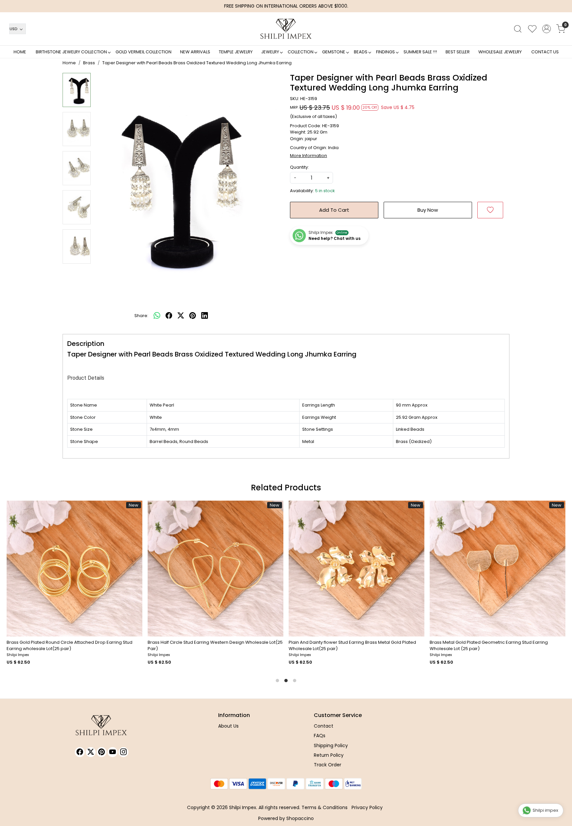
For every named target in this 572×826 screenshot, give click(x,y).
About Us (228, 726)
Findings (385, 52)
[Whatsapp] (157, 315)
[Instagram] (123, 752)
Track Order (327, 764)
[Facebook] (80, 752)
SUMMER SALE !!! (420, 52)
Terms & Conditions (325, 807)
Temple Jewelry (236, 52)
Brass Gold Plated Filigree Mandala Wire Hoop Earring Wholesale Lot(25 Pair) (77, 645)
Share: (141, 315)
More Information (308, 155)
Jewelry (270, 52)
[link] (517, 28)
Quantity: (299, 167)
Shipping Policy (331, 745)
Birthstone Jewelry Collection (71, 52)
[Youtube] (113, 752)
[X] (91, 752)
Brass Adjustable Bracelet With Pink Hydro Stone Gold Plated (366, 642)
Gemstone (333, 52)
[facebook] (169, 315)
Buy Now (427, 209)
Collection (300, 52)
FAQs (319, 735)
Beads (360, 52)
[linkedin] (205, 315)
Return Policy (329, 755)
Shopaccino (300, 818)
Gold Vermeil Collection (143, 52)
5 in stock (325, 191)
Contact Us (545, 52)
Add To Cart (334, 209)
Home (20, 52)
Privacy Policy (367, 807)
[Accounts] (546, 29)
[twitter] (181, 315)
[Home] (286, 29)
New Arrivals (195, 52)
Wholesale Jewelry (500, 52)
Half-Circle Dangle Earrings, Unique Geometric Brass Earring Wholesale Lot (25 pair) (225, 645)
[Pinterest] (102, 752)
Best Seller (458, 52)
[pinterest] (193, 315)
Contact (323, 726)
